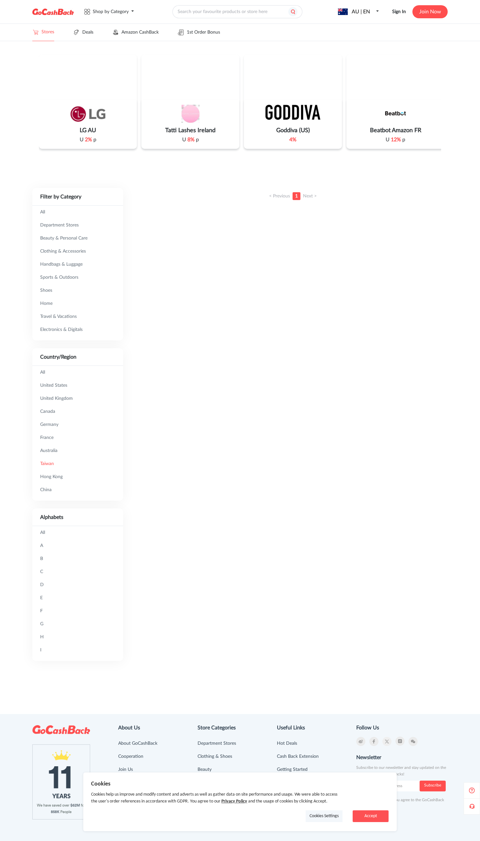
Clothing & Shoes (215, 756)
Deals (87, 32)
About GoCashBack (137, 743)
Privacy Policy (234, 801)
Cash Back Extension (298, 756)
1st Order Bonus (203, 32)
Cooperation (130, 756)
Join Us (125, 769)
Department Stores (217, 743)
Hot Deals (287, 743)
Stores (47, 32)
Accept (370, 816)
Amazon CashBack (140, 32)
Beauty (205, 769)
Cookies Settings (324, 816)
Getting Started (292, 769)
